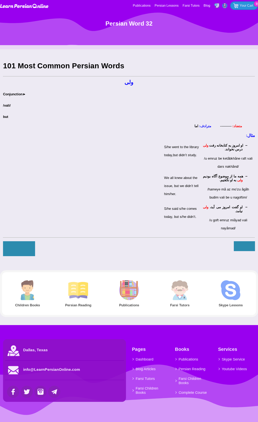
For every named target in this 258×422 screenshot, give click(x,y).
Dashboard (144, 359)
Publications (142, 5)
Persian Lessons (167, 5)
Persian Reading (192, 369)
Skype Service (233, 359)
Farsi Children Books (147, 390)
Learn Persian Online (24, 5)
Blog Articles (146, 369)
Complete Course (193, 393)
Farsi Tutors (191, 5)
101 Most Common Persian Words (63, 66)
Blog (207, 5)
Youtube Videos (234, 369)
